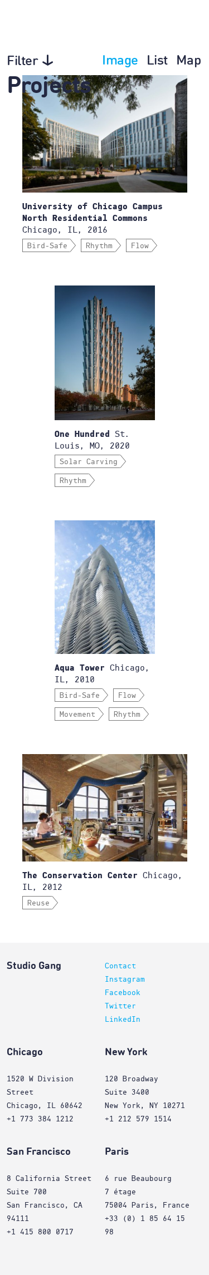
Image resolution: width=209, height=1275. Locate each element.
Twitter (120, 1006)
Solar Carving (89, 462)
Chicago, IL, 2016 (92, 218)
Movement (77, 714)
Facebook (122, 993)
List (157, 61)
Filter (22, 61)
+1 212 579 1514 (138, 1119)
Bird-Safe (47, 246)
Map (188, 61)
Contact (120, 966)
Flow (140, 246)
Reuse (38, 903)
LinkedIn (122, 1019)
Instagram (125, 979)
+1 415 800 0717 (40, 1232)
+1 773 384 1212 (40, 1119)
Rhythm (99, 246)
